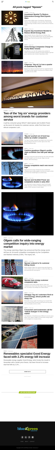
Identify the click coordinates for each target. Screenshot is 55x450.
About (26, 441)
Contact (32, 441)
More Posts (27, 371)
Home (21, 441)
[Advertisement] (27, 383)
